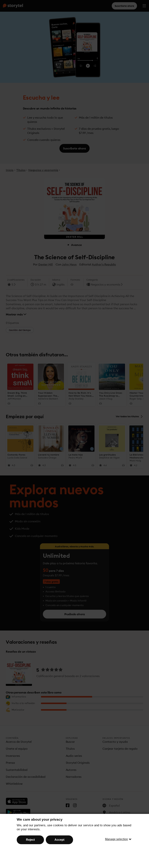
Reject (30, 839)
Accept (59, 839)
